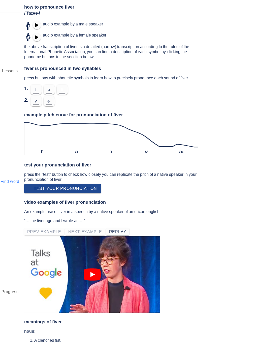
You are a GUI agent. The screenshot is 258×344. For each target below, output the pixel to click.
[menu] (10, 6)
